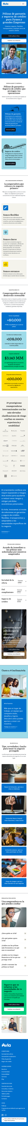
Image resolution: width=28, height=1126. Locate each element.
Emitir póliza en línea (14, 36)
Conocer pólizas (10, 129)
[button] (14, 933)
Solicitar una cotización (14, 40)
